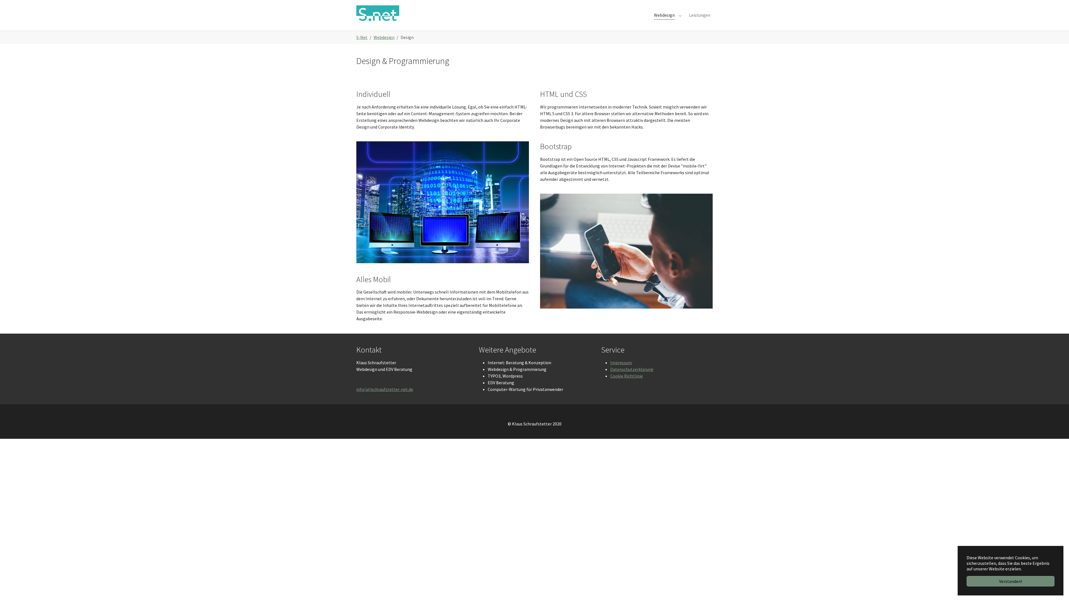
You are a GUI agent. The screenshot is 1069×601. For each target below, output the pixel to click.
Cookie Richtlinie (626, 376)
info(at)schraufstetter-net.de (384, 389)
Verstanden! (1010, 581)
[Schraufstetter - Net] (377, 15)
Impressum (621, 362)
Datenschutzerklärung (631, 369)
